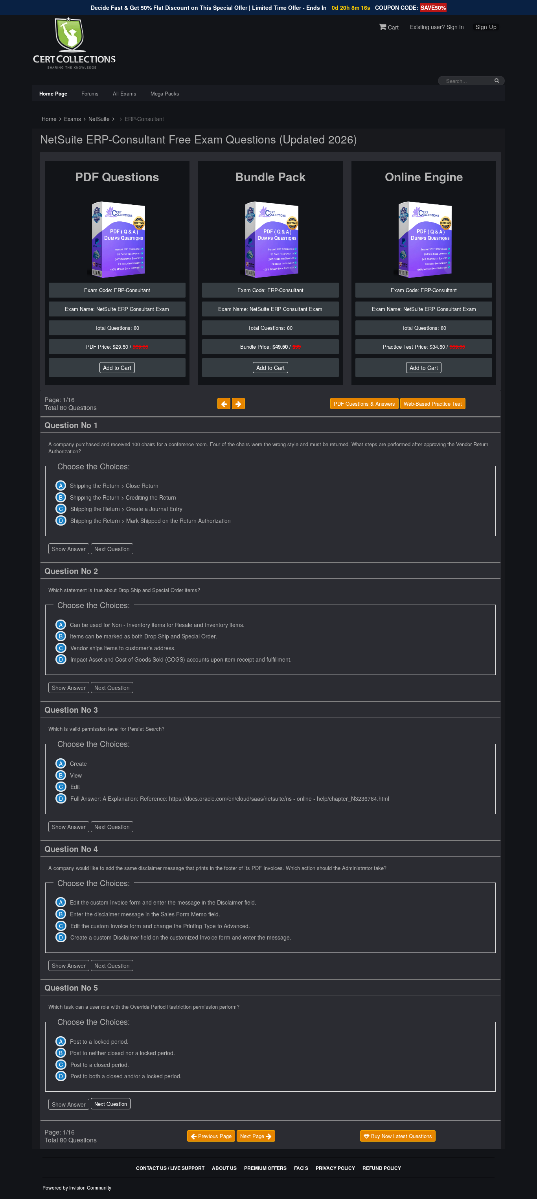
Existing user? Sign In (437, 27)
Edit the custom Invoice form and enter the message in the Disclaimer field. (163, 902)
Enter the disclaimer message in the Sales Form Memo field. (145, 914)
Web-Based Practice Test (433, 403)
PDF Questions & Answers (364, 403)
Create (78, 763)
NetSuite (98, 119)
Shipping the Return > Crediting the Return (123, 497)
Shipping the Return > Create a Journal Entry (126, 509)
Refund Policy (381, 1167)
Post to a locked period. (99, 1041)
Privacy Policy (335, 1167)
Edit (75, 787)
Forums (90, 93)
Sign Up (486, 27)
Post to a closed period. (99, 1064)
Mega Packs (165, 93)
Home (48, 119)
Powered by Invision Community (76, 1187)
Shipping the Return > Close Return (114, 485)
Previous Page (214, 1136)
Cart (392, 27)
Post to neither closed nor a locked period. (122, 1053)
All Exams (124, 93)
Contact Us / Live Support (170, 1167)
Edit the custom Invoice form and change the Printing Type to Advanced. (160, 926)
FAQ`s (301, 1167)
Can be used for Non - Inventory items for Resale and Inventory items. (157, 625)
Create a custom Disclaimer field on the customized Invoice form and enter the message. (180, 937)
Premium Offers (265, 1167)
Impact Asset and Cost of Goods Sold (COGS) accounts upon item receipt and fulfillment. (181, 659)
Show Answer (69, 549)
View (76, 775)
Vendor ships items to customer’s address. (123, 648)
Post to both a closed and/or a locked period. (126, 1076)
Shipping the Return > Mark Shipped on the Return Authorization (150, 520)
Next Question (112, 549)
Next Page (253, 1136)
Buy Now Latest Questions (401, 1136)
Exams (72, 119)
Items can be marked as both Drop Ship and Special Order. (143, 636)
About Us (224, 1167)
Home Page (53, 93)
